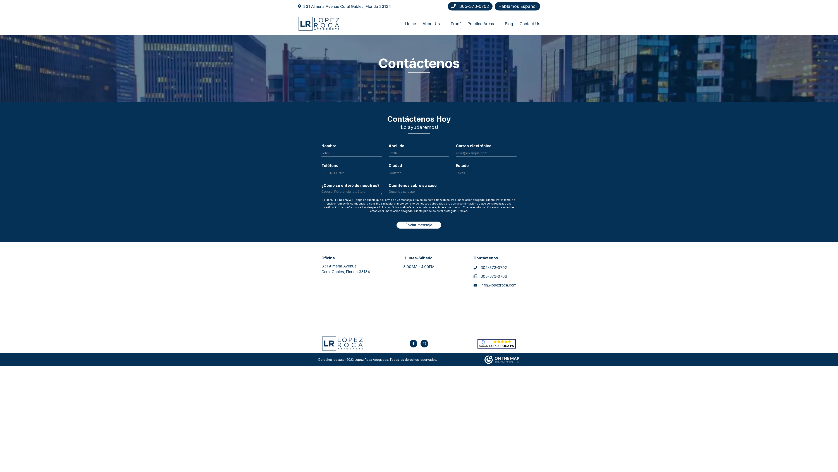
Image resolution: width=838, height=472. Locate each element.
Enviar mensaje (418, 225)
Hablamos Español (517, 6)
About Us (431, 23)
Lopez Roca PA (501, 346)
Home (410, 23)
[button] (442, 23)
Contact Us (530, 23)
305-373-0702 (473, 6)
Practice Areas (480, 23)
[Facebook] (413, 343)
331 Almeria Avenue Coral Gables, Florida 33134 (347, 6)
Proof (456, 23)
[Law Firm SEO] (501, 359)
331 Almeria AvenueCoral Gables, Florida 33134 (345, 269)
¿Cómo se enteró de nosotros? (351, 185)
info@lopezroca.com (498, 285)
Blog (509, 23)
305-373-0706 (493, 276)
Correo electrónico (474, 146)
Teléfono (330, 165)
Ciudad (396, 165)
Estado (463, 165)
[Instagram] (424, 343)
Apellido (397, 146)
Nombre (329, 146)
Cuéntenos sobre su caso (414, 185)
